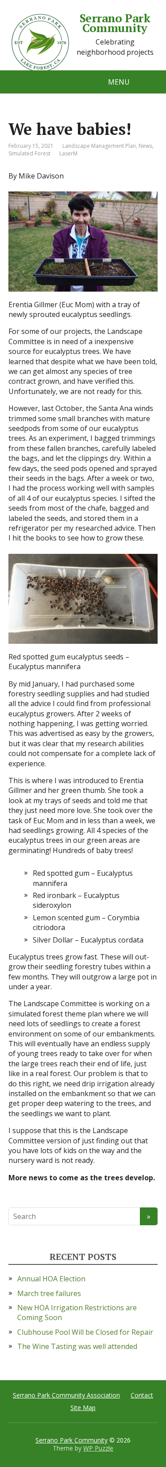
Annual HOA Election (51, 1279)
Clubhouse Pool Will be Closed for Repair (85, 1332)
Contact (142, 1395)
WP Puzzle (98, 1448)
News (145, 146)
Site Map (83, 1407)
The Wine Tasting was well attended (77, 1346)
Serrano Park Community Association (66, 1395)
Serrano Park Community (115, 23)
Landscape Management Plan (99, 146)
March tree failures (49, 1293)
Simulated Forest (29, 153)
